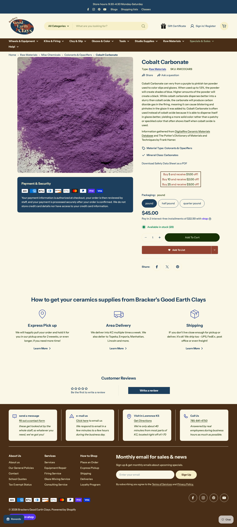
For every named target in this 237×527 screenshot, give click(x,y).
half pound (168, 203)
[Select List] (214, 250)
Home (12, 54)
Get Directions (143, 420)
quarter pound (192, 203)
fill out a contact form (32, 420)
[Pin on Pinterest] (177, 267)
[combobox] (96, 26)
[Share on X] (167, 267)
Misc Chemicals (50, 54)
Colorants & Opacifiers (78, 54)
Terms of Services (162, 484)
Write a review (149, 390)
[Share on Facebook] (157, 267)
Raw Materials (28, 54)
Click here (82, 420)
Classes (146, 9)
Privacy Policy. (185, 484)
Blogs (114, 9)
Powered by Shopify (64, 509)
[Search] (143, 26)
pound (149, 203)
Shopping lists (129, 9)
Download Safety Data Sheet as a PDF (164, 163)
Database (147, 135)
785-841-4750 (199, 420)
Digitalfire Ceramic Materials (192, 131)
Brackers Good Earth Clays (34, 509)
